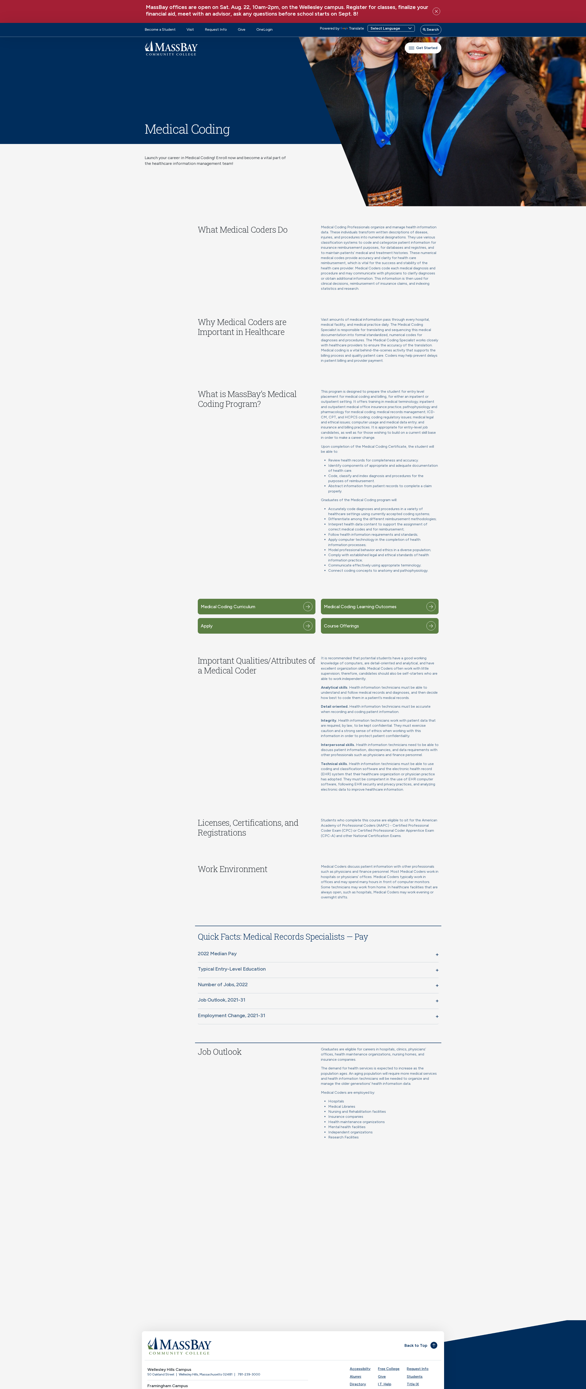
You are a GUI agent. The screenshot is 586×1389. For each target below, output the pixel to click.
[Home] (219, 1346)
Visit (190, 29)
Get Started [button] (426, 48)
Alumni (355, 1376)
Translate (356, 28)
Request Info (216, 29)
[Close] (436, 11)
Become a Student (160, 29)
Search (432, 29)
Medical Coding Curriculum (228, 606)
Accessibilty (360, 1369)
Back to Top (415, 1345)
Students (415, 1376)
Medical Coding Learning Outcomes (360, 606)
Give (241, 29)
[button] (318, 954)
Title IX (413, 1384)
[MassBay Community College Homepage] (171, 48)
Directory (358, 1384)
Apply (207, 626)
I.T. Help (384, 1384)
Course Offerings (341, 626)
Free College (388, 1369)
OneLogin (264, 29)
